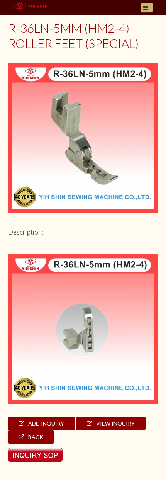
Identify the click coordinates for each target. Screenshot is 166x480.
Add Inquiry (45, 423)
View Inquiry (115, 423)
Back (35, 437)
